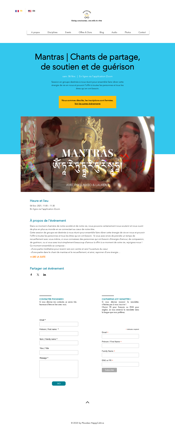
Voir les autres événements (87, 103)
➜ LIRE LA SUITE (38, 257)
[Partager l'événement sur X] (38, 275)
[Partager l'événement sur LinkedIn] (44, 275)
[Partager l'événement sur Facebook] (31, 275)
